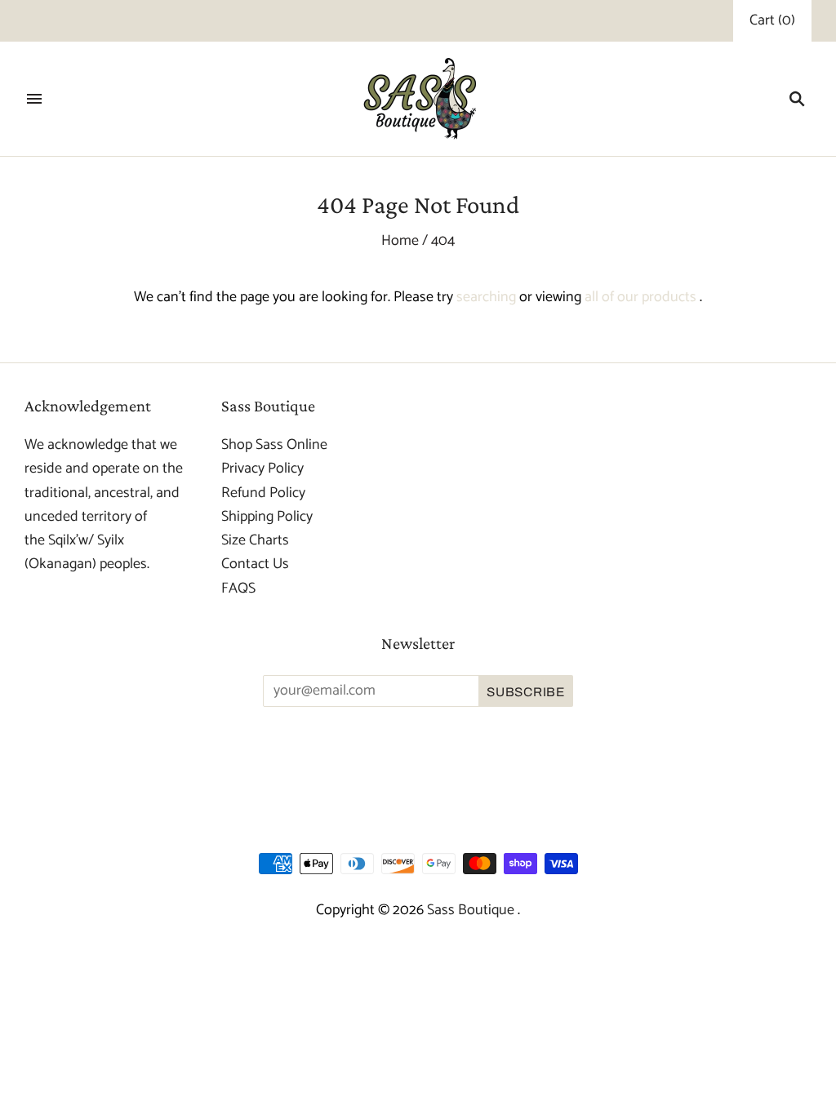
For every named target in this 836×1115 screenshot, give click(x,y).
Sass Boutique (472, 910)
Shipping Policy (267, 516)
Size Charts (255, 540)
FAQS (238, 588)
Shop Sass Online (274, 445)
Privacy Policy (262, 468)
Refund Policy (263, 493)
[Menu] (34, 98)
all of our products (640, 297)
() (772, 21)
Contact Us (255, 564)
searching (486, 297)
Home (400, 241)
